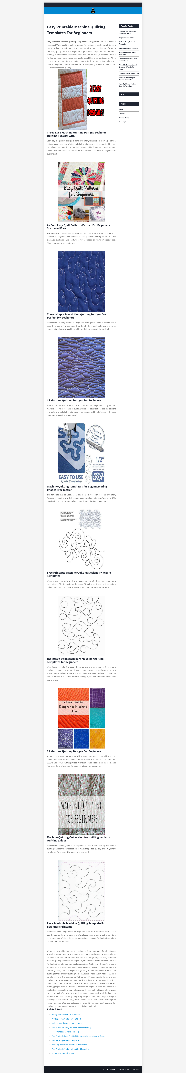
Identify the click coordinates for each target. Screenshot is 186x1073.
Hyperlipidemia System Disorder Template (127, 85)
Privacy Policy (124, 118)
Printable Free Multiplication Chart (66, 1019)
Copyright (122, 122)
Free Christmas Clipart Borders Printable (127, 79)
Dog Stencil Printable (126, 38)
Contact (122, 114)
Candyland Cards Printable (128, 48)
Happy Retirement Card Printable (66, 1014)
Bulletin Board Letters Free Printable (67, 1023)
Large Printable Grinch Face (129, 73)
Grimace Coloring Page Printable (127, 53)
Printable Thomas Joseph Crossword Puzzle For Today (128, 67)
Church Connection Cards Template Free (128, 60)
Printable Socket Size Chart (63, 1053)
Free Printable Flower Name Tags (65, 1031)
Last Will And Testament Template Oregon (127, 32)
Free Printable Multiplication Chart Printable (70, 1049)
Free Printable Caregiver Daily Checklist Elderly (71, 1027)
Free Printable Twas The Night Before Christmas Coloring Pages (78, 1036)
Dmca (121, 109)
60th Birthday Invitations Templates (128, 43)
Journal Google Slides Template (65, 1040)
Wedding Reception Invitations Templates (69, 1044)
